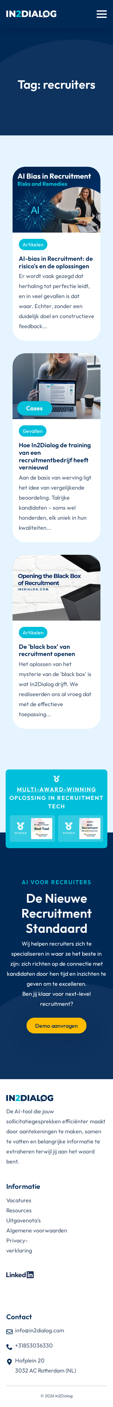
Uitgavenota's (23, 1220)
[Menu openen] (102, 14)
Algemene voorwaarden (36, 1230)
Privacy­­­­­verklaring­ (19, 1245)
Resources (19, 1210)
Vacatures (18, 1200)
